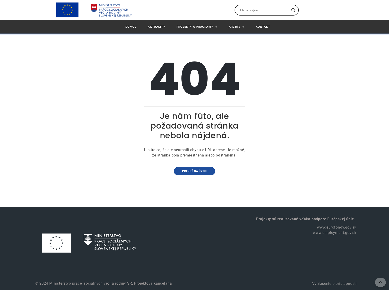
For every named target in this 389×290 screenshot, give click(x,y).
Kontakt (263, 26)
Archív (234, 26)
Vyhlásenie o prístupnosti (334, 283)
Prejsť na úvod (194, 171)
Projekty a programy (194, 26)
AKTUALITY (156, 26)
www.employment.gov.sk (334, 233)
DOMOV (130, 26)
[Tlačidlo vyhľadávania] (293, 10)
